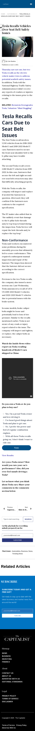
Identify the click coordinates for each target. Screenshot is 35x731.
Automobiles (12, 14)
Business (24, 551)
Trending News (17, 554)
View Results (8, 455)
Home (3, 14)
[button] (31, 4)
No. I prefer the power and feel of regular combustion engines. (16, 429)
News (30, 551)
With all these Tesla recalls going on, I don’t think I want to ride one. (17, 439)
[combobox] (12, 519)
